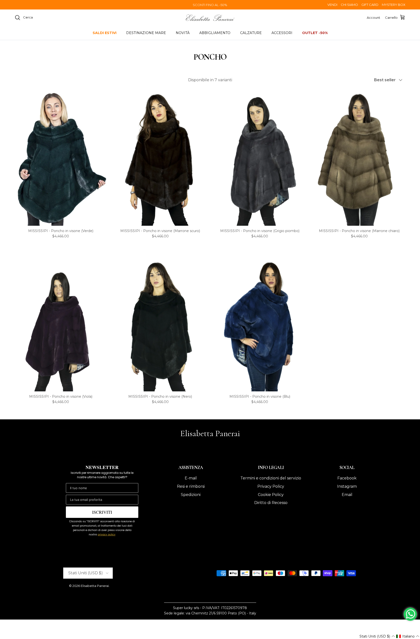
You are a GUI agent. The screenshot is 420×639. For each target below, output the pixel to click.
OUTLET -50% (315, 33)
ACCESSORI (281, 33)
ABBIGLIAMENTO (214, 33)
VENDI (332, 5)
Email (347, 494)
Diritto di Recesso (271, 502)
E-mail (191, 478)
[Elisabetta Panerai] (210, 17)
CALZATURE (251, 33)
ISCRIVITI (102, 512)
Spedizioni (191, 494)
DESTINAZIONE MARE (146, 33)
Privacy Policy (270, 486)
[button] (377, 636)
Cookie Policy (271, 494)
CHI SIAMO (349, 5)
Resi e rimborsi (191, 486)
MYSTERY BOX (393, 5)
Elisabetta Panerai (95, 586)
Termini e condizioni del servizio (270, 478)
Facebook (347, 478)
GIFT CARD (369, 5)
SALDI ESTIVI (104, 33)
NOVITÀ (183, 33)
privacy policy (106, 534)
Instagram (347, 486)
